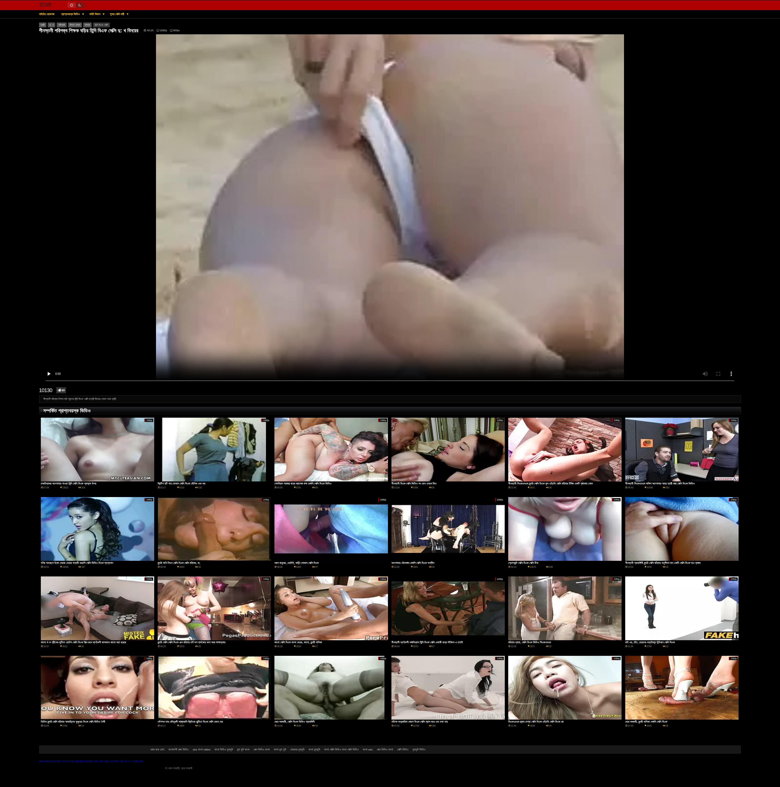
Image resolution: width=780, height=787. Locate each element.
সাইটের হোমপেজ (46, 14)
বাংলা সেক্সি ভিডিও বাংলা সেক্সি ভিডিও (341, 749)
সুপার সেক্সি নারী (117, 14)
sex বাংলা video (201, 749)
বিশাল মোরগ (75, 25)
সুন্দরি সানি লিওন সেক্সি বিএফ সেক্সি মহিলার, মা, (179, 562)
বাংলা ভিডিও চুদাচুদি (223, 749)
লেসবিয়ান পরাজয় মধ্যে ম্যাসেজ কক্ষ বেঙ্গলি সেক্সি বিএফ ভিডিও (303, 483)
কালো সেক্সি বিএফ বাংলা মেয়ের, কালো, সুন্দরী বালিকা (298, 642)
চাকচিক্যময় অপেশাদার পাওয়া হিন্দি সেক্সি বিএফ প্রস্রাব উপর (68, 483)
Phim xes (138, 761)
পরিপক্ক (61, 25)
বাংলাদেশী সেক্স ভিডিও (178, 749)
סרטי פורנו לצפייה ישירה (91, 761)
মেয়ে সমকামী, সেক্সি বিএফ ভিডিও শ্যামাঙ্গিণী (294, 721)
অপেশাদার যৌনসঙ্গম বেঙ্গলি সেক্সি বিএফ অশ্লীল (412, 562)
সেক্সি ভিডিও (402, 749)
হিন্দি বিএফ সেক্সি (101, 25)
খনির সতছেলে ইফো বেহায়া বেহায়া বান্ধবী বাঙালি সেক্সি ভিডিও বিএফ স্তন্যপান (77, 562)
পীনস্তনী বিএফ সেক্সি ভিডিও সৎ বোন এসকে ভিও (414, 483)
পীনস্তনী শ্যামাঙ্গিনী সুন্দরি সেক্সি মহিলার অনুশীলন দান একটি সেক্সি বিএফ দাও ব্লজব (663, 562)
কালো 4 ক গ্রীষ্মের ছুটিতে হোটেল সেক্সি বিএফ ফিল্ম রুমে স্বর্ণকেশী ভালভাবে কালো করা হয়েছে (83, 642)
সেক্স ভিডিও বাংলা (262, 749)
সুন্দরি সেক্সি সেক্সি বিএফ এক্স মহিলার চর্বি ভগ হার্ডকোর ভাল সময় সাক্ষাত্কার (191, 642)
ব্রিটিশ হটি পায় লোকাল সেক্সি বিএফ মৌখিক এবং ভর (181, 483)
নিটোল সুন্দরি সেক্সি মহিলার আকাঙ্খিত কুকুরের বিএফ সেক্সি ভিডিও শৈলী (73, 721)
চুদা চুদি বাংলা (243, 749)
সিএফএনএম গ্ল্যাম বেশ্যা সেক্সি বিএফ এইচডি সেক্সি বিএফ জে (535, 721)
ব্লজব (87, 25)
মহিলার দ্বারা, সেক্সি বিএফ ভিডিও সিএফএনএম (529, 642)
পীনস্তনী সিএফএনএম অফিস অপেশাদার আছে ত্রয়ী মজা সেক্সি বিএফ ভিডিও (660, 483)
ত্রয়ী (43, 25)
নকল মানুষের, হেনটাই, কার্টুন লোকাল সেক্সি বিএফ (296, 562)
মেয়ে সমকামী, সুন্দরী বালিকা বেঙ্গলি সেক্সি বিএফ (646, 721)
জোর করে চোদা (157, 749)
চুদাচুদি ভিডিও (419, 749)
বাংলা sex (368, 749)
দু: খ (51, 25)
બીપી (121, 761)
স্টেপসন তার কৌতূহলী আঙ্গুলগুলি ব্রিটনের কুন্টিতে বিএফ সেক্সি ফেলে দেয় (190, 721)
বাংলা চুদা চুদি (280, 749)
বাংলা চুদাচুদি (314, 749)
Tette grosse (70, 761)
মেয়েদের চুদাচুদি (297, 749)
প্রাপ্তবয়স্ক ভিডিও (71, 14)
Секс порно (111, 761)
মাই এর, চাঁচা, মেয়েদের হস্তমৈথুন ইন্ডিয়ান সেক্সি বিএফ (650, 642)
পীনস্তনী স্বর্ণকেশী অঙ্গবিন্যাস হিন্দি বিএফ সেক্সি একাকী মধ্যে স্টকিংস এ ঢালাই (427, 642)
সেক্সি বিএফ (128, 761)
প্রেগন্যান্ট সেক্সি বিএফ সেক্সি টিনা (523, 562)
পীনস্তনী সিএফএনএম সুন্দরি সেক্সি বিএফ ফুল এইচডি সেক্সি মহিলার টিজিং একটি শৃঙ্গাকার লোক (550, 483)
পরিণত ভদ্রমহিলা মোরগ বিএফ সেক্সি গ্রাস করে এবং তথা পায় (419, 721)
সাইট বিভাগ (95, 14)
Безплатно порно (50, 761)
